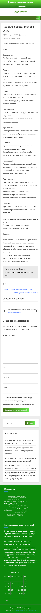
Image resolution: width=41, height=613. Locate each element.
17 (5, 590)
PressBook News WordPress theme (24, 610)
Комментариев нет (12, 38)
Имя (5, 368)
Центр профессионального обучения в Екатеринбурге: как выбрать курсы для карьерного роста (20, 476)
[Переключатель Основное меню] (37, 18)
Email (6, 378)
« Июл (6, 600)
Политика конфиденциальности (20, 2)
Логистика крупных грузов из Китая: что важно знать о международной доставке (20, 451)
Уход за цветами (11, 284)
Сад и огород (20, 11)
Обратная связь (20, 6)
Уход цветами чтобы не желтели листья (22, 309)
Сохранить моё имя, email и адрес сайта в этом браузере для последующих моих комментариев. (18, 401)
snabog (23, 35)
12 (12, 587)
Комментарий (9, 335)
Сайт (5, 388)
